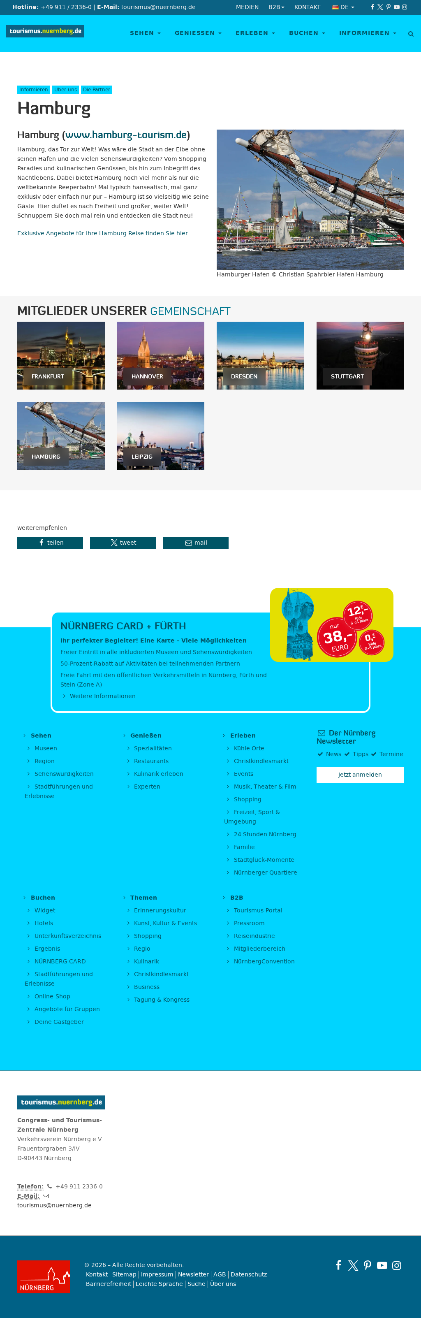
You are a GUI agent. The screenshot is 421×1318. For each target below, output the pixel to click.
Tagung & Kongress (161, 999)
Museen (45, 748)
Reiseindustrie (253, 936)
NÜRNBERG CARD (59, 961)
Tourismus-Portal (257, 910)
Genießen (196, 33)
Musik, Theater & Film (264, 786)
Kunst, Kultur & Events (164, 923)
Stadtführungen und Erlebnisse (59, 791)
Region (44, 761)
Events (242, 773)
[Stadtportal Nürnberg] (44, 1276)
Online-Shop (51, 996)
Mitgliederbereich (258, 948)
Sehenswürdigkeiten (63, 773)
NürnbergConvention (263, 961)
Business (146, 987)
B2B (235, 897)
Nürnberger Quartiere (264, 872)
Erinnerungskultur (159, 910)
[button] (50, 543)
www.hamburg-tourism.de (126, 135)
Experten (146, 786)
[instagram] (404, 7)
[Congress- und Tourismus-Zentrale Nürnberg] (45, 33)
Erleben (253, 33)
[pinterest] (388, 7)
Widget (44, 910)
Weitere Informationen (102, 696)
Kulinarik (145, 961)
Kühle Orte (248, 748)
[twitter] (381, 7)
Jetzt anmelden (360, 774)
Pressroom (248, 923)
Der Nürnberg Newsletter (346, 737)
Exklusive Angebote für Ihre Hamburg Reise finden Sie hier (102, 233)
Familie (243, 847)
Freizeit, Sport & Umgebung (252, 817)
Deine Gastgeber (58, 1022)
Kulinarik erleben (157, 773)
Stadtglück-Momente (263, 859)
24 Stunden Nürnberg (264, 834)
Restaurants (150, 761)
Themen (142, 897)
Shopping (246, 799)
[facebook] (372, 7)
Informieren (365, 33)
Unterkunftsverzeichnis (67, 936)
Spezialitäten (152, 748)
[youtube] (397, 7)
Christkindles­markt (160, 974)
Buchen (305, 33)
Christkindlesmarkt (260, 761)
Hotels (43, 923)
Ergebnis (46, 948)
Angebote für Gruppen (66, 1009)
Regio (141, 948)
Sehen (143, 33)
